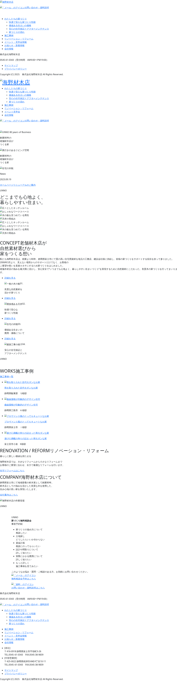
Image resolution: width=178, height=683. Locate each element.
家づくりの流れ (16, 32)
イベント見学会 (12, 111)
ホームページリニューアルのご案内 (18, 184)
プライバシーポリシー (15, 68)
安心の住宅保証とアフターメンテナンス (29, 28)
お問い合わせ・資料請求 (36, 7)
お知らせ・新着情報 (14, 45)
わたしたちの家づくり (15, 18)
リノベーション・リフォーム (18, 38)
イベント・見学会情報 (15, 42)
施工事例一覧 (6, 376)
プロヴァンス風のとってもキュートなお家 (25, 421)
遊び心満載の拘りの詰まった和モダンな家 (25, 438)
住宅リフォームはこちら (12, 470)
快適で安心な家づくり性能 (22, 22)
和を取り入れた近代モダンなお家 (21, 387)
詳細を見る (10, 277)
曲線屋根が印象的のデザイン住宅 (21, 404)
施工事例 (8, 35)
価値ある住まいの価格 (20, 25)
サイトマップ (11, 65)
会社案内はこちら (9, 494)
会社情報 (8, 48)
